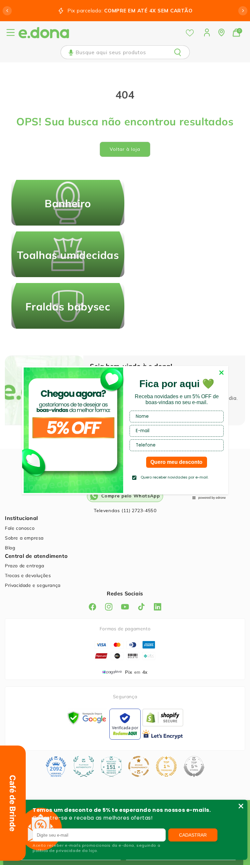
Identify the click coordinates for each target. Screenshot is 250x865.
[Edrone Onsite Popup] (125, 432)
